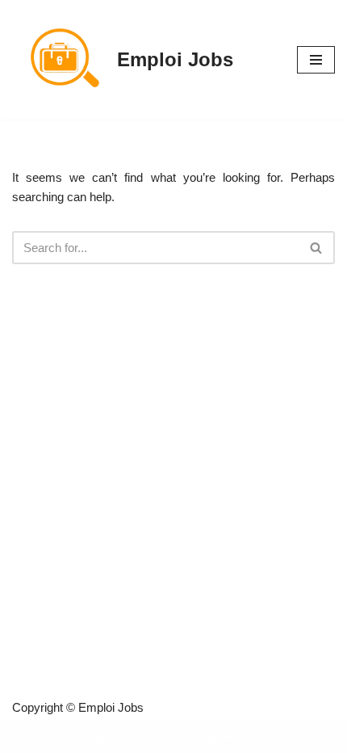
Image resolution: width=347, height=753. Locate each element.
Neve (106, 736)
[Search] (317, 247)
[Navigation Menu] (316, 60)
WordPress (226, 736)
